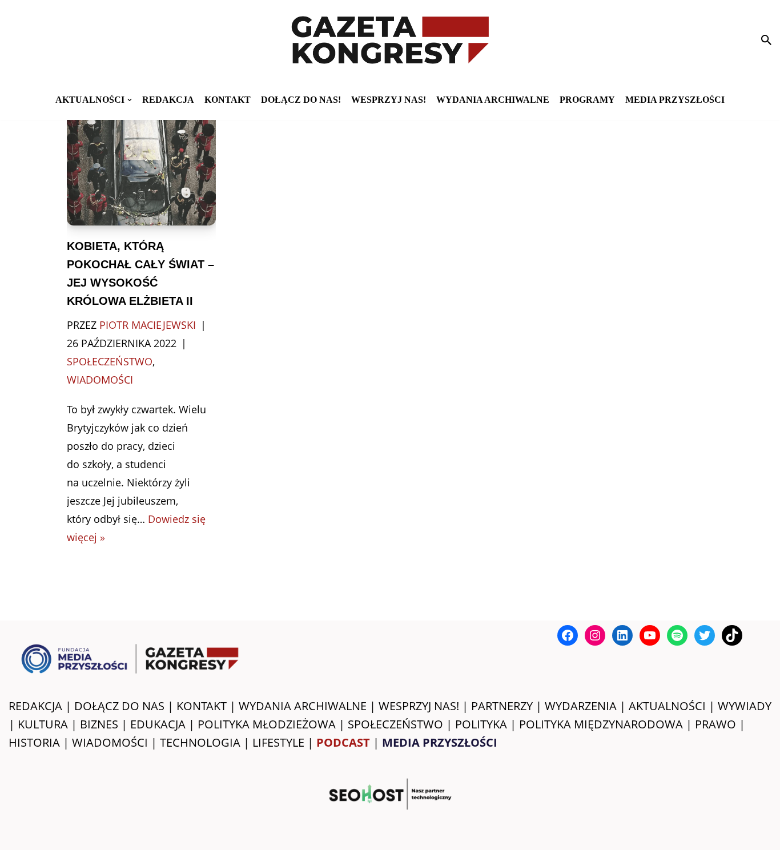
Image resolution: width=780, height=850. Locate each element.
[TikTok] (732, 635)
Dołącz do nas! (301, 99)
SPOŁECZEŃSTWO (395, 724)
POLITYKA (481, 724)
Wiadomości (100, 379)
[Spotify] (677, 635)
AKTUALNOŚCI (667, 706)
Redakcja (168, 99)
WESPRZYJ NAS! (419, 706)
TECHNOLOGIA (200, 742)
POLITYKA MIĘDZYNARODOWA (601, 724)
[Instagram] (595, 635)
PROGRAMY (587, 99)
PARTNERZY (502, 706)
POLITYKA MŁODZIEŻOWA (267, 724)
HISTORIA (34, 742)
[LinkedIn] (622, 635)
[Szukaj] (766, 40)
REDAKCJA (35, 706)
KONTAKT (227, 99)
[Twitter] (704, 635)
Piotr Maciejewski (147, 325)
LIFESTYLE (278, 742)
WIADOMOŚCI (110, 742)
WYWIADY (744, 706)
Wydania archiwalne (492, 99)
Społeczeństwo (109, 361)
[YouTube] (650, 635)
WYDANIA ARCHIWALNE (303, 706)
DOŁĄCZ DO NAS (119, 706)
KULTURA (43, 724)
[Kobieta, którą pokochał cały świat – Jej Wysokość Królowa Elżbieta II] (141, 164)
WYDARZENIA (581, 706)
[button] (129, 100)
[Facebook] (567, 635)
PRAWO (715, 724)
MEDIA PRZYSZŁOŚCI (675, 99)
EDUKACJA (158, 724)
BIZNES (99, 724)
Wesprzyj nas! (388, 99)
